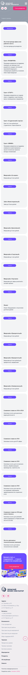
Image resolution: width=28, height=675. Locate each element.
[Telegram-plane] (5, 8)
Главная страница (6, 18)
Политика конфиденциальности (10, 668)
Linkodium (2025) (15, 671)
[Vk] (2, 8)
